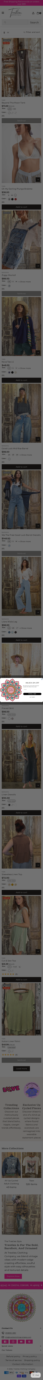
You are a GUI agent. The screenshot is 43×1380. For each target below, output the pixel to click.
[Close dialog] (42, 679)
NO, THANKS (32, 697)
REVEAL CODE (32, 693)
